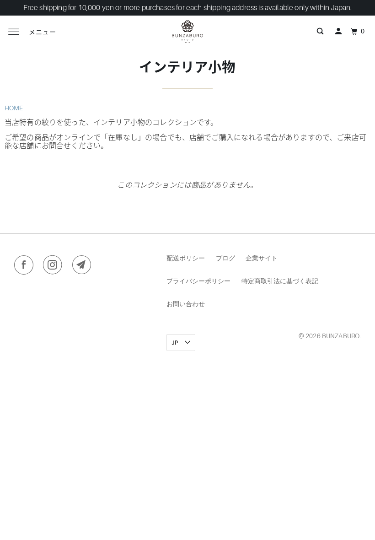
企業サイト (262, 258)
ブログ (225, 258)
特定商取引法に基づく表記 (279, 281)
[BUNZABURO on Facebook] (26, 266)
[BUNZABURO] (187, 32)
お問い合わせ (185, 304)
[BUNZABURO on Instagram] (54, 266)
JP (175, 342)
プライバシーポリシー (198, 281)
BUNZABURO (340, 336)
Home (14, 108)
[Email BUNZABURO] (84, 266)
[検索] (320, 31)
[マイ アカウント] (338, 31)
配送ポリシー (185, 258)
